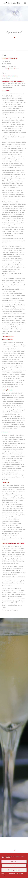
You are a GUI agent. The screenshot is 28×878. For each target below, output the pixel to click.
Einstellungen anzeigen (14, 870)
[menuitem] (25, 3)
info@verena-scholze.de (12, 69)
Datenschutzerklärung (13, 873)
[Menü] (25, 3)
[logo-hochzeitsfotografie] (11, 3)
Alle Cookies (14, 861)
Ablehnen (14, 865)
